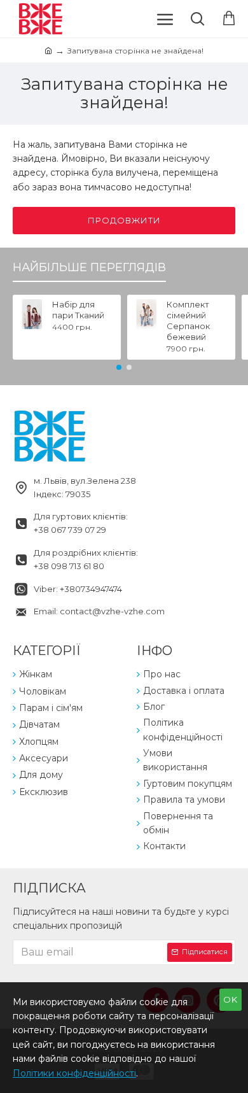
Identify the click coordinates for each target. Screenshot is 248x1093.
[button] (118, 367)
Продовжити (124, 220)
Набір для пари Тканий (78, 309)
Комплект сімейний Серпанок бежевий (188, 320)
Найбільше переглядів (89, 267)
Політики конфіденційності (74, 1073)
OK (230, 999)
